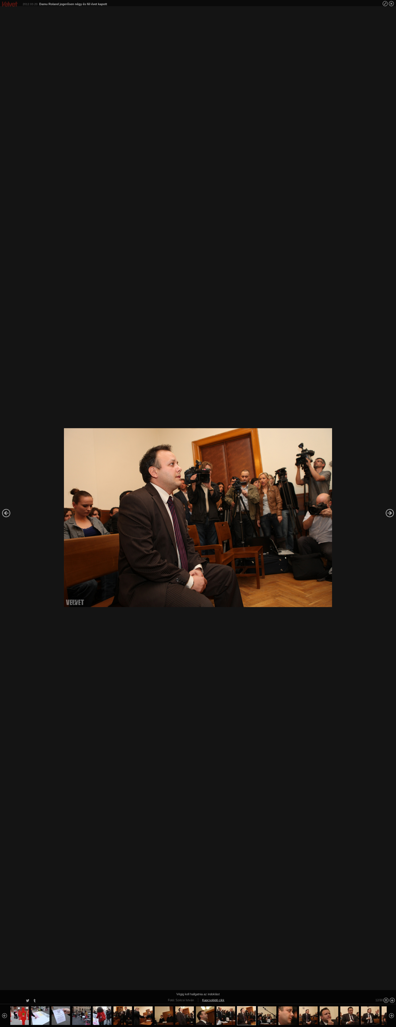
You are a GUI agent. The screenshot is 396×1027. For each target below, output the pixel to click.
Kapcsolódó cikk (213, 1000)
